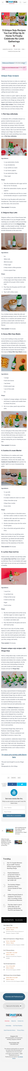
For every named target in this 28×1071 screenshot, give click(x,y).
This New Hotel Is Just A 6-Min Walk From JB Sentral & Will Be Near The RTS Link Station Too (15, 907)
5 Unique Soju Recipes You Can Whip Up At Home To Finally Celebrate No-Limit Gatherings (14, 36)
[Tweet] (22, 784)
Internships (8, 1025)
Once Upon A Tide (8, 925)
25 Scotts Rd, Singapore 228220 (13, 969)
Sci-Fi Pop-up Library (9, 950)
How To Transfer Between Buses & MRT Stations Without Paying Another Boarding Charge (14, 865)
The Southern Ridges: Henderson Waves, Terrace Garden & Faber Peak (15, 887)
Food (23, 49)
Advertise (7, 1021)
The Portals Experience (9, 963)
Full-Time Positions (17, 1025)
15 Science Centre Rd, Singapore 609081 (15, 981)
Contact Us (20, 1021)
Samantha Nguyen (7, 49)
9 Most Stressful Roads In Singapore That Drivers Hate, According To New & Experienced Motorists (15, 897)
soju (19, 777)
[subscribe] (20, 1006)
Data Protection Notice (9, 1030)
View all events (19, 920)
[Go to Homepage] (11, 2)
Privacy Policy (20, 1030)
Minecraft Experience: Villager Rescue (13, 938)
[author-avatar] (14, 45)
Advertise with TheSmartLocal (14, 996)
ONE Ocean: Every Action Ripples (12, 975)
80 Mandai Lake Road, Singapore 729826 (15, 944)
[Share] (12, 784)
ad (8, 777)
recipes (14, 777)
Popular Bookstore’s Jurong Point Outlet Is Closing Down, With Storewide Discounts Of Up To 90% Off (14, 876)
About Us (13, 1021)
